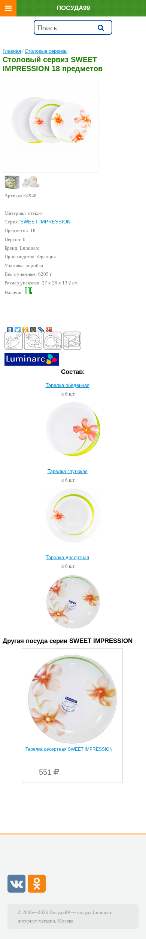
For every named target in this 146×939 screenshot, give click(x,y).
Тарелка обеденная (67, 385)
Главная (12, 51)
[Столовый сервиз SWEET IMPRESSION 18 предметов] (50, 124)
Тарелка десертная (67, 557)
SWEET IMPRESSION (45, 222)
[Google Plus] (49, 328)
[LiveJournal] (41, 328)
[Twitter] (18, 328)
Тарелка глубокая (68, 471)
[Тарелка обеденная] (73, 455)
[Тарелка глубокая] (73, 541)
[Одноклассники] (26, 328)
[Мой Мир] (33, 328)
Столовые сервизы (46, 51)
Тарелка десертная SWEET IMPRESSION (69, 749)
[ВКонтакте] (10, 328)
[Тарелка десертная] (73, 628)
